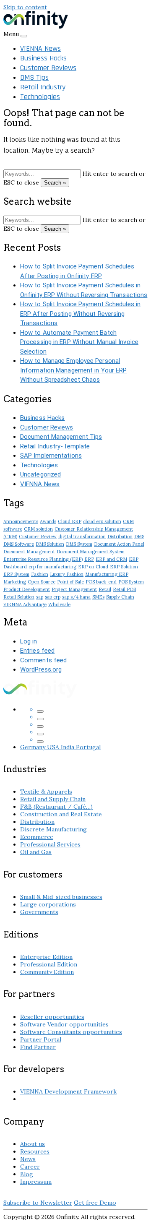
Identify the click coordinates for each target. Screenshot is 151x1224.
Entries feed (37, 650)
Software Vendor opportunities (64, 1024)
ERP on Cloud (93, 567)
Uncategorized (40, 474)
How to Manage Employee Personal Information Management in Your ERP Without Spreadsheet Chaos (73, 370)
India (68, 747)
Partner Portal (40, 1039)
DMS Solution (50, 544)
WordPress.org (41, 669)
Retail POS (124, 589)
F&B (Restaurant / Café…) (56, 806)
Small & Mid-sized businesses (61, 897)
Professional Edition (48, 964)
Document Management (29, 552)
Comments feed (43, 660)
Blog (26, 1174)
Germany (33, 747)
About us (32, 1144)
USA (54, 747)
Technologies (40, 97)
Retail (105, 589)
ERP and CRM (111, 559)
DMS (139, 536)
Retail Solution (18, 597)
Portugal (88, 747)
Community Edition (47, 972)
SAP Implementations (51, 455)
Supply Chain (120, 597)
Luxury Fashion (66, 574)
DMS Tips (34, 77)
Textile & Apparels (46, 791)
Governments (39, 912)
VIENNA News (40, 48)
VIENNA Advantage (25, 604)
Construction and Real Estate (61, 814)
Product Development (26, 589)
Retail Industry (42, 87)
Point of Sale (70, 582)
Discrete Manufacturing (53, 829)
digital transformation (82, 536)
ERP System (16, 574)
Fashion (39, 574)
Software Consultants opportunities (71, 1032)
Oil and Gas (36, 852)
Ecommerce (36, 837)
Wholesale (59, 604)
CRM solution (38, 529)
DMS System (79, 544)
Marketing (14, 582)
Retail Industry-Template (55, 446)
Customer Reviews (48, 68)
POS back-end (101, 582)
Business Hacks (43, 58)
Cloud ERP (69, 521)
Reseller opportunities (52, 1017)
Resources (34, 1151)
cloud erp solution (102, 521)
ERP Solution (124, 567)
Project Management (74, 589)
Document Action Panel (119, 544)
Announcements (20, 521)
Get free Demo (95, 1202)
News (28, 1159)
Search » (55, 183)
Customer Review (38, 536)
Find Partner (38, 1047)
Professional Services (50, 844)
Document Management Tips (61, 436)
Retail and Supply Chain (53, 799)
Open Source (41, 582)
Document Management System (91, 552)
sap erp (52, 597)
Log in (28, 641)
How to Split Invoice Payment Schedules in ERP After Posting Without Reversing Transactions (80, 313)
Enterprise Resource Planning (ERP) (43, 559)
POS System (131, 582)
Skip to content (25, 7)
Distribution (120, 536)
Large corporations (48, 904)
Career (30, 1166)
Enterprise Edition (46, 957)
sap (39, 597)
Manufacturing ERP (106, 574)
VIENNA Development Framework (68, 1091)
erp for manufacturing (52, 567)
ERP (89, 559)
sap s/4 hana (76, 597)
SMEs (98, 597)
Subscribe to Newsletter (37, 1202)
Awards (48, 521)
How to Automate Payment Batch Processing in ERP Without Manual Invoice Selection (79, 342)
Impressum (36, 1181)
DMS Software (18, 544)
